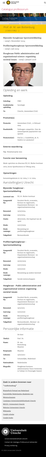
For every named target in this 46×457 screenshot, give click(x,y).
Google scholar (8, 414)
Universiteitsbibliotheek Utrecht (16, 439)
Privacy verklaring (11, 445)
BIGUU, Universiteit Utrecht (13, 404)
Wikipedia (7, 411)
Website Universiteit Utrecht (14, 408)
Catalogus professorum (15, 9)
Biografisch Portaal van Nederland (16, 391)
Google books (8, 418)
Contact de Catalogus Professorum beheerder (21, 442)
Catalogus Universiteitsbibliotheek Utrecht (19, 401)
